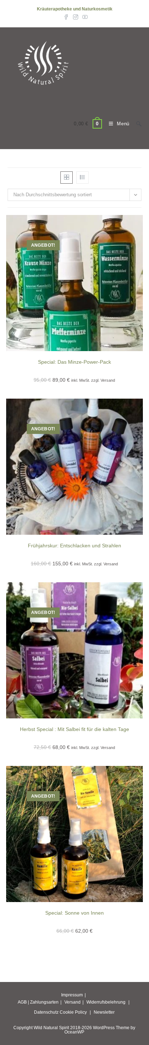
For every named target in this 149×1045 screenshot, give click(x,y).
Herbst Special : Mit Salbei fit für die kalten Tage (74, 729)
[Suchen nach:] (136, 123)
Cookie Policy (73, 1012)
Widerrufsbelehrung (105, 1002)
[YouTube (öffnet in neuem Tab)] (84, 16)
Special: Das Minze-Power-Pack (74, 362)
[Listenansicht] (82, 177)
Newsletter (104, 1012)
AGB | (23, 1002)
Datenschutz (46, 1012)
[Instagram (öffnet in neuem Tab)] (75, 16)
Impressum (72, 994)
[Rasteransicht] (66, 177)
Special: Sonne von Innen (74, 913)
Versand (72, 1002)
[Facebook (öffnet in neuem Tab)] (66, 16)
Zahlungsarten (44, 1002)
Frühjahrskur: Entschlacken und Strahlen (74, 545)
